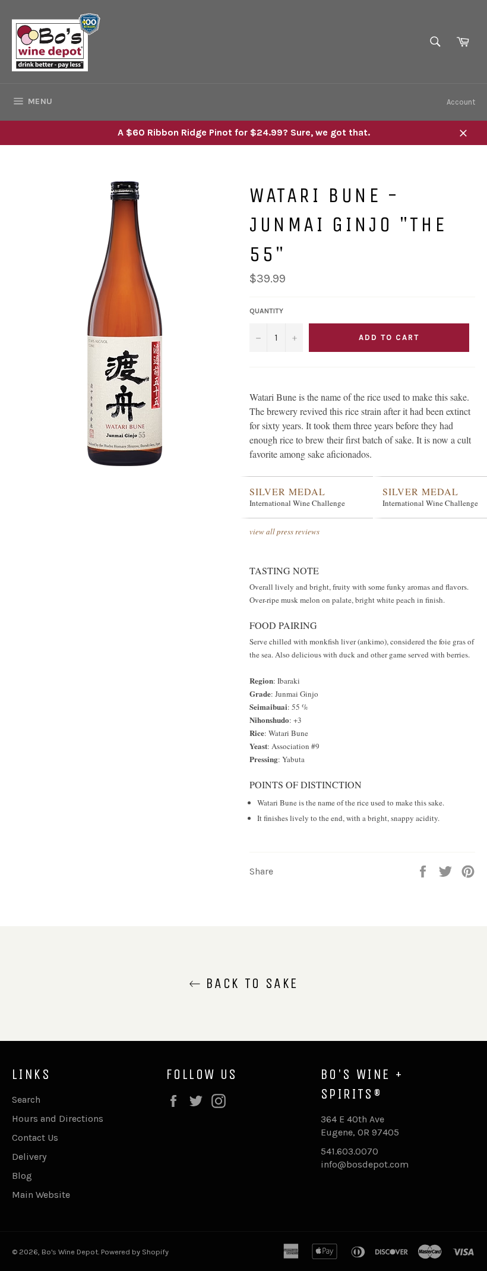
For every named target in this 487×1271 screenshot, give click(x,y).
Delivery (29, 1156)
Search (26, 1099)
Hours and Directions (57, 1118)
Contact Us (35, 1137)
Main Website (41, 1194)
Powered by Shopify (135, 1251)
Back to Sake (249, 983)
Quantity (266, 311)
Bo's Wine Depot (70, 1251)
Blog (22, 1175)
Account (461, 101)
